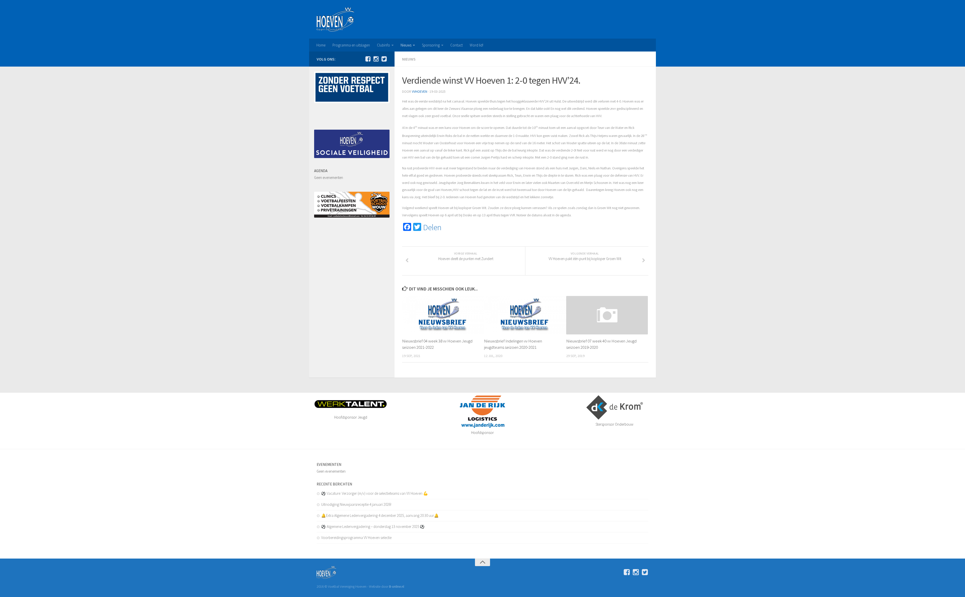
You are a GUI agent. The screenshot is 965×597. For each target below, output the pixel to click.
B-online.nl (396, 586)
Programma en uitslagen (351, 45)
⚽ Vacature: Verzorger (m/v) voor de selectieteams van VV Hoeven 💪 (374, 493)
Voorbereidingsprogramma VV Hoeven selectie (356, 537)
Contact (456, 45)
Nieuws (406, 45)
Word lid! (476, 45)
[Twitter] (384, 59)
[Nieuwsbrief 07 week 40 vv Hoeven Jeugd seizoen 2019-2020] (607, 315)
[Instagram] (376, 59)
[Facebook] (368, 59)
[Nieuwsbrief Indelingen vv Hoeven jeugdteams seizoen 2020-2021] (525, 315)
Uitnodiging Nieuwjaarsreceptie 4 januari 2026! (356, 504)
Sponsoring (431, 45)
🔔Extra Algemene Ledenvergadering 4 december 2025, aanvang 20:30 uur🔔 (380, 515)
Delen (432, 227)
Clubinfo (383, 45)
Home (320, 45)
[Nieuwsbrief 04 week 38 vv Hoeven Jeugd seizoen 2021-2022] (443, 315)
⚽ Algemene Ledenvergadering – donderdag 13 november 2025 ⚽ (373, 526)
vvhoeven (419, 91)
